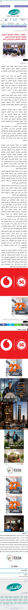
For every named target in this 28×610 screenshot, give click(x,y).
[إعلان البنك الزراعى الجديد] (14, 439)
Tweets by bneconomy (23, 576)
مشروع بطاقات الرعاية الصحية (14, 319)
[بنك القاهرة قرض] (14, 457)
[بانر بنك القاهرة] (14, 486)
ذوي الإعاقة (5, 319)
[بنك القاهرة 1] (20, 307)
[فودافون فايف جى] (14, 282)
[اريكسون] (14, 523)
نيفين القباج (22, 319)
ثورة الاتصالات (10, 23)
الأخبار (17, 23)
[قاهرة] (14, 505)
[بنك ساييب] (14, 416)
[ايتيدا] (14, 470)
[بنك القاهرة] (14, 390)
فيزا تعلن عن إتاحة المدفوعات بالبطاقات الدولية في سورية (12, 549)
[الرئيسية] (24, 23)
